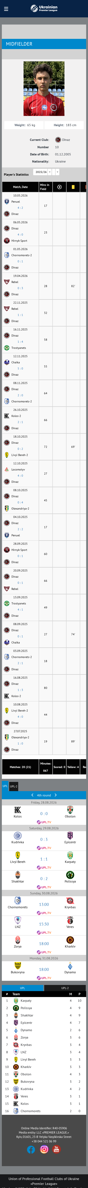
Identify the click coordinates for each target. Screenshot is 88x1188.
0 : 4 (20, 502)
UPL (5, 786)
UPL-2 (13, 786)
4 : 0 (20, 234)
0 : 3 (20, 288)
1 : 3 (20, 690)
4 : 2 (20, 208)
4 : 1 (20, 609)
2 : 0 (20, 395)
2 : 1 (20, 422)
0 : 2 (20, 449)
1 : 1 (20, 315)
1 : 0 (20, 743)
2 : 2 (20, 529)
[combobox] (42, 171)
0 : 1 (20, 261)
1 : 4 (20, 342)
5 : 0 (20, 368)
